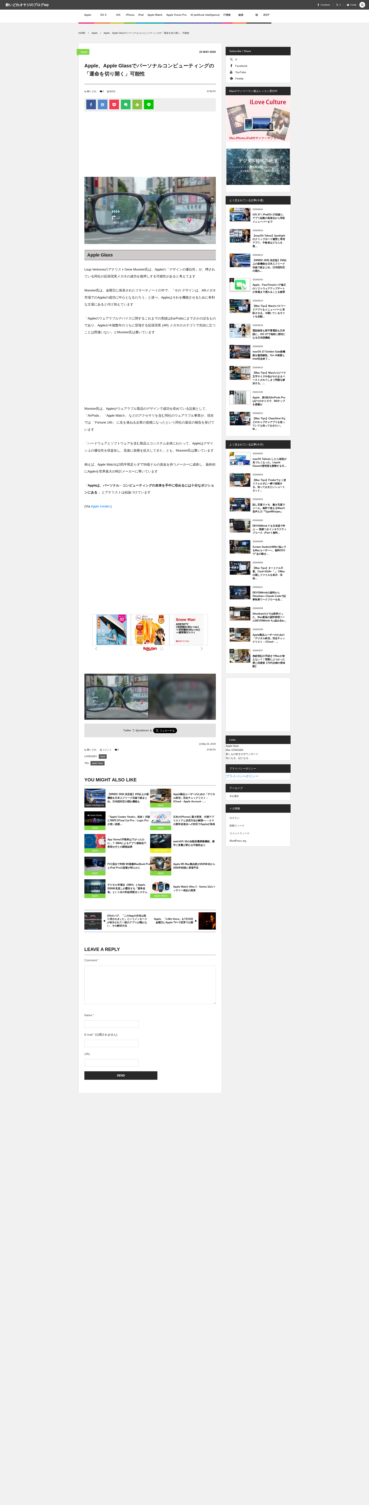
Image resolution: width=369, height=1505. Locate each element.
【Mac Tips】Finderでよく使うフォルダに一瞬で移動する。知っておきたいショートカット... (269, 485)
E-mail (88, 1034)
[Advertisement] (150, 146)
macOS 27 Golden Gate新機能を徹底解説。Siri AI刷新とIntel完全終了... (269, 355)
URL (87, 1054)
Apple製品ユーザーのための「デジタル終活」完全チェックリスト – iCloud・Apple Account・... (194, 798)
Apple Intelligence (95, 805)
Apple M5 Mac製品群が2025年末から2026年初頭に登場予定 (194, 866)
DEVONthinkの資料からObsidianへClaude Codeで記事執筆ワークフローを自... (269, 596)
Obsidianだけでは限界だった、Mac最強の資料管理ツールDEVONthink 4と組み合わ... (270, 617)
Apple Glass (97, 763)
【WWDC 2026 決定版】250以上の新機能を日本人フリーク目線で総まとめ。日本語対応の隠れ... (270, 265)
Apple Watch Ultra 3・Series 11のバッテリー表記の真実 (194, 888)
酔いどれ (91, 91)
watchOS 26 (160, 850)
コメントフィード (239, 833)
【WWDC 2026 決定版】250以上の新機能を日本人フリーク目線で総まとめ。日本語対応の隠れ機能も (128, 798)
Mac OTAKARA (234, 750)
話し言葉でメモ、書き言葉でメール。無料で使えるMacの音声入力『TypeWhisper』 (269, 508)
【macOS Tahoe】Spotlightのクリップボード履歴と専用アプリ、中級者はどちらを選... (269, 241)
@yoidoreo (142, 730)
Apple (84, 51)
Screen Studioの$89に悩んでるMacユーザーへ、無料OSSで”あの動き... (269, 550)
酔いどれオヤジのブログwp (27, 5)
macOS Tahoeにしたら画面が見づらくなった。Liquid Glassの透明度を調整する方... (270, 462)
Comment (90, 960)
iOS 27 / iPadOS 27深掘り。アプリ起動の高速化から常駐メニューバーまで (269, 218)
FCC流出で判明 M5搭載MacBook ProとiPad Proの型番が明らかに (128, 866)
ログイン (234, 818)
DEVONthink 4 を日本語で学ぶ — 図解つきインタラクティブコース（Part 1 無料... (270, 529)
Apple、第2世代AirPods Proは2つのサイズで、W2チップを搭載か (269, 401)
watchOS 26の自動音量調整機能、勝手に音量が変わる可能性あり (194, 843)
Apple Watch (160, 896)
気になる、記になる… (238, 758)
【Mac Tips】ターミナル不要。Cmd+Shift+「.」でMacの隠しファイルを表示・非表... (269, 573)
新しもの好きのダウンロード (242, 754)
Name (88, 1015)
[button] (362, 5)
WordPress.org (237, 840)
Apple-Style (232, 746)
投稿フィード (236, 825)
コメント (107, 749)
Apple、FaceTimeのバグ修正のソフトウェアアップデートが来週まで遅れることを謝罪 (269, 288)
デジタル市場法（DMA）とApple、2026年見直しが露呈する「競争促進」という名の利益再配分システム (127, 888)
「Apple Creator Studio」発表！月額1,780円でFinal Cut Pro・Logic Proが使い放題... (128, 820)
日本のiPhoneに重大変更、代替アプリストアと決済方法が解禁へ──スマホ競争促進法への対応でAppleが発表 (194, 820)
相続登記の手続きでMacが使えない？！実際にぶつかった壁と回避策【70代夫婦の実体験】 (269, 661)
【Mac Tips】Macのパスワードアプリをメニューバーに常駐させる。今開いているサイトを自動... (269, 311)
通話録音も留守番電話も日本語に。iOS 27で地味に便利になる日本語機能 (269, 334)
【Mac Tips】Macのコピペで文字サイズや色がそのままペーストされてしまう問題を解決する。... (269, 378)
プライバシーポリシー (242, 776)
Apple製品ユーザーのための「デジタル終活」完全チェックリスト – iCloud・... (269, 638)
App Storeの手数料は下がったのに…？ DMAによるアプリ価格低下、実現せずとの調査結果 (128, 843)
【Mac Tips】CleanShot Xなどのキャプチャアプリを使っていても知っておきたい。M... (269, 423)
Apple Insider (100, 506)
